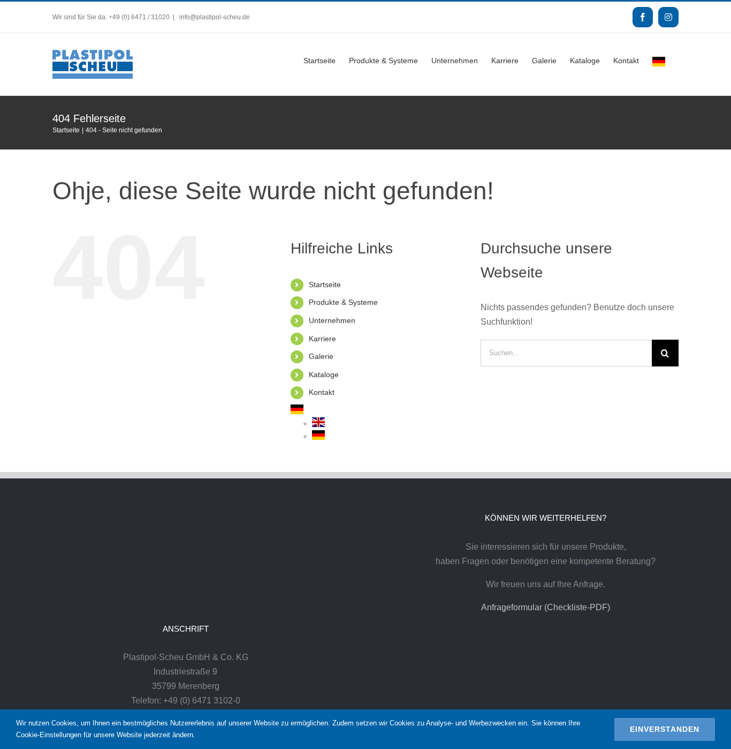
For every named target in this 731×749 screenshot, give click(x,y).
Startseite (325, 284)
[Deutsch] (658, 60)
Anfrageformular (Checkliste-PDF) (545, 607)
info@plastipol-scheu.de (214, 17)
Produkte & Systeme (343, 302)
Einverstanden (664, 729)
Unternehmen (332, 320)
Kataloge (324, 374)
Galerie (321, 356)
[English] (318, 423)
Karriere (322, 338)
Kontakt (321, 392)
